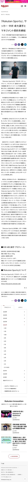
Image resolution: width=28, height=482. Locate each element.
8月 (5, 341)
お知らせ (20, 307)
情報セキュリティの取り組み (6, 469)
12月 (5, 328)
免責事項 (19, 474)
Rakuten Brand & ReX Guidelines (9, 467)
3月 (5, 357)
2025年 (5, 315)
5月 (5, 351)
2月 (5, 360)
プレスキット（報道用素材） (10, 388)
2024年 (5, 318)
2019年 (5, 377)
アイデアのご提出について (6, 476)
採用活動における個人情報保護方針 (8, 474)
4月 (5, 354)
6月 (5, 347)
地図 (3, 463)
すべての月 (6, 367)
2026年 (5, 311)
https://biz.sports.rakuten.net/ (11, 283)
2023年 (5, 321)
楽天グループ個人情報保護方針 (7, 472)
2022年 (5, 324)
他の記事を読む (14, 456)
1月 (5, 364)
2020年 (5, 373)
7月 (5, 344)
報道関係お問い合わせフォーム (12, 391)
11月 (5, 331)
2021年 (5, 370)
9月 (5, 338)
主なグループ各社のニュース (11, 386)
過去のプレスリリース (8, 380)
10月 (5, 334)
